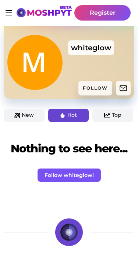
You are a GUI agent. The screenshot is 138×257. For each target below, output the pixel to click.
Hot (72, 115)
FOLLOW (95, 88)
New (28, 115)
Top (116, 115)
